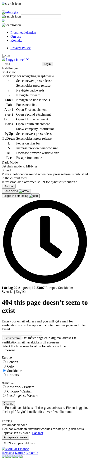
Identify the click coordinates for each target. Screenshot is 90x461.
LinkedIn (32, 453)
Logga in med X (17, 60)
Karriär (20, 453)
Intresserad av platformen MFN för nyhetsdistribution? (39, 182)
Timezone (8, 350)
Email (6, 329)
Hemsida (8, 453)
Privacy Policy (20, 48)
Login (47, 64)
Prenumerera (11, 338)
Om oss (15, 36)
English (21, 292)
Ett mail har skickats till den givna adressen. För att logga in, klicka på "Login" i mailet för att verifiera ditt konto (45, 409)
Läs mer (37, 433)
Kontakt (16, 40)
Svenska (7, 292)
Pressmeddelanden (23, 32)
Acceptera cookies (15, 437)
